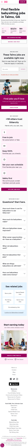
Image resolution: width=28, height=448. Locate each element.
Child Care (14, 409)
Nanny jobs (8, 293)
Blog (14, 372)
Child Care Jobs (14, 426)
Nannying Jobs (14, 424)
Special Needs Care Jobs (14, 428)
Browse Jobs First (14, 41)
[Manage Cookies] (2, 445)
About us (14, 367)
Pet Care (14, 415)
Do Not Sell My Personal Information (14, 440)
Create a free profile (14, 355)
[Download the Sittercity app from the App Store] (14, 384)
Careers (14, 370)
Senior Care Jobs (19, 300)
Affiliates (14, 391)
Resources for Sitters (14, 399)
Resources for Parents (14, 397)
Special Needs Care (14, 411)
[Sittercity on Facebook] (11, 379)
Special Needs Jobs (20, 293)
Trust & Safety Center (14, 393)
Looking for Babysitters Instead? (14, 312)
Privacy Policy (10, 439)
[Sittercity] (5, 1)
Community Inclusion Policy (14, 395)
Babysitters (14, 405)
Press (14, 374)
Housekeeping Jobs (14, 307)
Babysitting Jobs (14, 422)
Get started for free (14, 37)
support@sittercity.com (16, 444)
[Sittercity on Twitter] (14, 379)
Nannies (14, 407)
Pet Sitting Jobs (8, 300)
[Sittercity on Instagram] (17, 379)
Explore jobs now (14, 189)
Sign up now (14, 107)
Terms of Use (19, 438)
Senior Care (14, 413)
